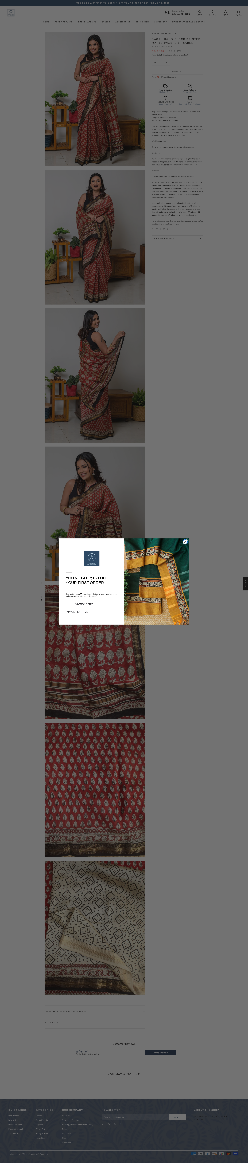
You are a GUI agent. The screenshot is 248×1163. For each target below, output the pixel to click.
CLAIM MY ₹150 (84, 603)
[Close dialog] (185, 541)
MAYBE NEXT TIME (77, 612)
